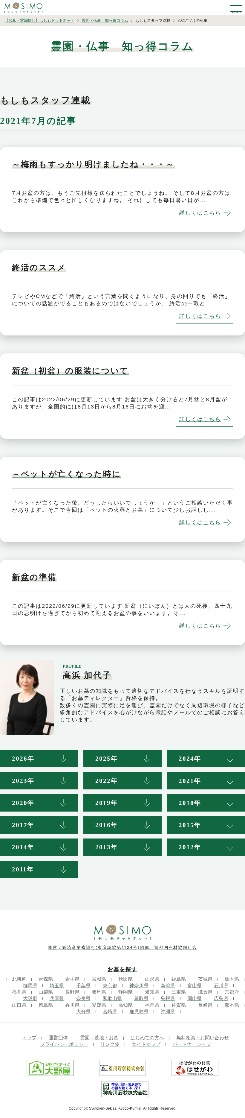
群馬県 (30, 985)
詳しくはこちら (200, 213)
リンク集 (110, 1044)
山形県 (152, 979)
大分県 (83, 1011)
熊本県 (232, 1005)
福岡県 (152, 1005)
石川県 (221, 985)
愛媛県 (99, 1005)
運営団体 (58, 1037)
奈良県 (83, 998)
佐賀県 (179, 1005)
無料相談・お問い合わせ (202, 1037)
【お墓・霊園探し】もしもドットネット (39, 20)
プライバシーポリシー (64, 1044)
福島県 (179, 979)
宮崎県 (110, 1011)
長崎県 (205, 1005)
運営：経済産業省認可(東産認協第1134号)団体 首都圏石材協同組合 (122, 947)
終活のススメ (39, 267)
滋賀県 (205, 991)
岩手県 (72, 979)
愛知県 (152, 991)
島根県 (168, 998)
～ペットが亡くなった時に (66, 474)
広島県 (221, 998)
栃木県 (232, 979)
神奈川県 (138, 985)
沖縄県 (168, 1011)
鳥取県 (141, 998)
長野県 (72, 991)
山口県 (19, 1005)
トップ (29, 1037)
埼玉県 (57, 985)
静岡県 (125, 991)
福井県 (19, 991)
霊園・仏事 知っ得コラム (105, 20)
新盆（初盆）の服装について (70, 370)
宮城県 (99, 979)
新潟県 (168, 985)
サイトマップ (146, 1044)
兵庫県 (57, 998)
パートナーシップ (192, 1044)
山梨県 (46, 991)
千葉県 (83, 985)
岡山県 (194, 998)
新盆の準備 (34, 577)
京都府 (232, 991)
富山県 (194, 985)
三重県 (179, 991)
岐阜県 (99, 991)
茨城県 (205, 979)
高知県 (125, 1005)
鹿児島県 (138, 1011)
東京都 (110, 985)
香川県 (72, 1005)
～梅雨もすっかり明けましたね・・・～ (93, 164)
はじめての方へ (147, 1037)
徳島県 (46, 1005)
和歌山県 (112, 998)
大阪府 (30, 998)
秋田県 (125, 979)
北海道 (19, 979)
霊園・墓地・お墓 (99, 1037)
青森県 (46, 979)
